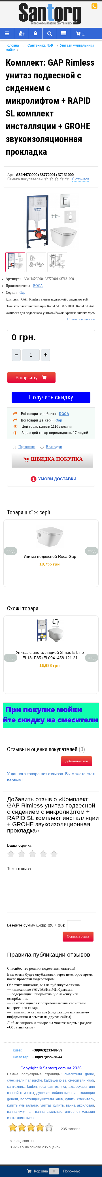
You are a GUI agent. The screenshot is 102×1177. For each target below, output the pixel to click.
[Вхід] (35, 34)
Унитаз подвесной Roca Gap (50, 556)
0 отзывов (80, 179)
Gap (22, 293)
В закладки (54, 447)
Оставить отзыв (78, 936)
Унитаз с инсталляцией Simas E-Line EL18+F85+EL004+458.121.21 (50, 655)
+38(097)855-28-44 (47, 1057)
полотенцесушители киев (41, 1099)
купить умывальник (22, 1105)
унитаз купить (52, 1105)
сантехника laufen (22, 1087)
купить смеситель (79, 1099)
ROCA (38, 286)
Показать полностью (81, 319)
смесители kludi (81, 1080)
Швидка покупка (57, 459)
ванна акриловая (80, 1105)
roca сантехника (52, 1087)
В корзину (26, 377)
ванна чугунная (20, 1112)
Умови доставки (57, 479)
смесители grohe (79, 1074)
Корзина (57, 1171)
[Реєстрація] (21, 34)
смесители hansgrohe (24, 1080)
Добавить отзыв (76, 761)
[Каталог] (7, 34)
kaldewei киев (55, 1080)
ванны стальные (49, 1112)
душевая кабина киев (54, 1093)
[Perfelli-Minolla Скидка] (51, 715)
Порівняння (26, 447)
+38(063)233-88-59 (47, 1050)
